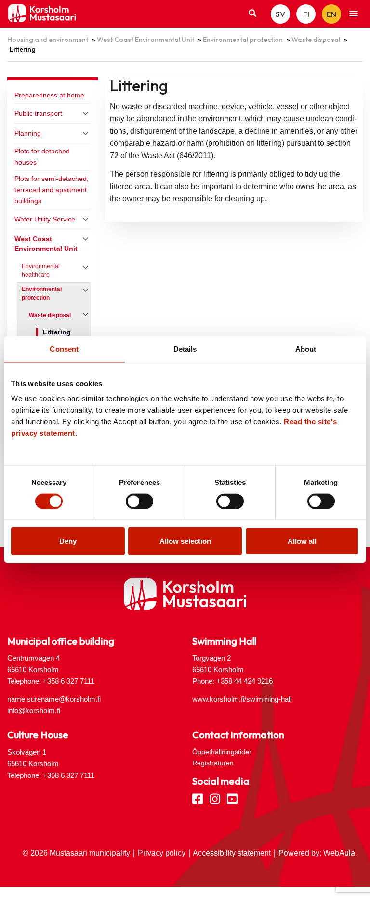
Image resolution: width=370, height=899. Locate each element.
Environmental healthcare (41, 270)
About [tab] (306, 349)
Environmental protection (243, 39)
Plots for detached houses (42, 156)
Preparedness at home (49, 95)
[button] (353, 14)
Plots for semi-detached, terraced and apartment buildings (51, 190)
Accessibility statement (232, 853)
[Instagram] (215, 798)
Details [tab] (185, 349)
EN (331, 14)
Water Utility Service (44, 219)
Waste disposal (315, 39)
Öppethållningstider (221, 752)
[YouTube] (232, 798)
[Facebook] (197, 798)
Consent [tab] (64, 349)
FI (306, 14)
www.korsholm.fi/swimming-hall (241, 699)
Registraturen (213, 763)
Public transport (38, 113)
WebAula (339, 853)
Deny (68, 541)
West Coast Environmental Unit (145, 39)
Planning (27, 133)
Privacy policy (161, 853)
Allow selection (185, 541)
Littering (57, 332)
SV (280, 14)
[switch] (139, 501)
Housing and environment (47, 39)
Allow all (302, 541)
